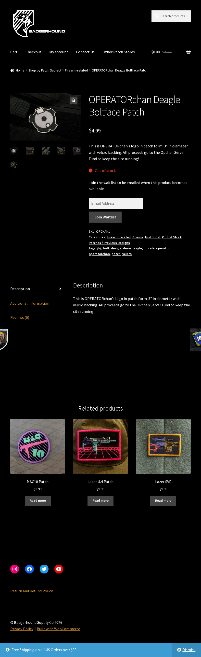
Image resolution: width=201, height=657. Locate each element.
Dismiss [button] (188, 649)
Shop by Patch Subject (44, 70)
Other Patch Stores (118, 51)
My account (58, 51)
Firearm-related (76, 70)
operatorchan (99, 254)
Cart (14, 51)
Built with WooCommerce (58, 628)
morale (149, 248)
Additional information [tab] (29, 303)
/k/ (99, 248)
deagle (116, 248)
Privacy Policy (21, 628)
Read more (38, 500)
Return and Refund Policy (31, 590)
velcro (127, 254)
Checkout (33, 51)
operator (163, 248)
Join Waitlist (105, 216)
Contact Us (85, 51)
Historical (152, 237)
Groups (137, 237)
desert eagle (132, 248)
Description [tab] (20, 288)
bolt (106, 248)
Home (20, 70)
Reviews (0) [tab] (19, 317)
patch (116, 254)
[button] (73, 100)
